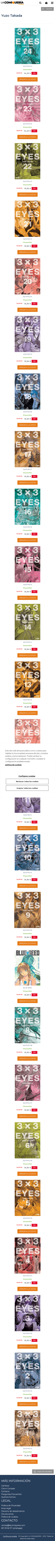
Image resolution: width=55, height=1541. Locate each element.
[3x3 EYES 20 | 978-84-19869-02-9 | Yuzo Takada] (27, 276)
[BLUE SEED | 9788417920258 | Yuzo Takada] (27, 967)
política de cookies (13, 765)
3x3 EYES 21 (27, 239)
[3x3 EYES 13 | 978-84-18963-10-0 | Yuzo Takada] (27, 679)
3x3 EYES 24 (27, 66)
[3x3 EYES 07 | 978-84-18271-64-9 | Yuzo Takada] (27, 1083)
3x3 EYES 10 (27, 872)
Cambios (5, 1486)
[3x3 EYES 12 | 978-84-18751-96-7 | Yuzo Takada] (27, 737)
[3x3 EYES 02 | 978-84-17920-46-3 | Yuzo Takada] (27, 1371)
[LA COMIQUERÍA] (12, 3)
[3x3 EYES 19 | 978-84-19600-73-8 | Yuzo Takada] (27, 334)
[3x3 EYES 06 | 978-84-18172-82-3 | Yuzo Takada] (27, 1140)
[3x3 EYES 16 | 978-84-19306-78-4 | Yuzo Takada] (27, 507)
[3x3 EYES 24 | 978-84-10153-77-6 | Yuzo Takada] (27, 46)
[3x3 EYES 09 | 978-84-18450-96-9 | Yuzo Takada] (27, 910)
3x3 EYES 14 (27, 642)
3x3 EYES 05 (27, 1218)
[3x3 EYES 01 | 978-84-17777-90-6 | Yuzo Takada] (27, 1428)
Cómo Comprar (8, 1488)
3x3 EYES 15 (27, 584)
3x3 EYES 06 (27, 1160)
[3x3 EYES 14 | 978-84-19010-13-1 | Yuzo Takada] (27, 622)
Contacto (5, 1491)
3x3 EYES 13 (27, 700)
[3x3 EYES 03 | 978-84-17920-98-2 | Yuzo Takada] (27, 1313)
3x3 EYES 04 (27, 1276)
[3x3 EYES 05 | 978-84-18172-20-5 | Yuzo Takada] (27, 1198)
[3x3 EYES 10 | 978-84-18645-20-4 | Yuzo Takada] (27, 852)
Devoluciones (7, 1514)
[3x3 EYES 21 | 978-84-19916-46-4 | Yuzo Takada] (27, 219)
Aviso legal (6, 1508)
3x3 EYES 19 (27, 354)
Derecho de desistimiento (13, 1511)
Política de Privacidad (10, 1505)
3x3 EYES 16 (27, 527)
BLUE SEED (27, 988)
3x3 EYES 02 (27, 1391)
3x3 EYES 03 (27, 1333)
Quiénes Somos (8, 1497)
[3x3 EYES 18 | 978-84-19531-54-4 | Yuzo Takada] (27, 391)
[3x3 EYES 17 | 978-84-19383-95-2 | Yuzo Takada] (27, 449)
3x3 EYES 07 (27, 1103)
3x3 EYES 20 (27, 297)
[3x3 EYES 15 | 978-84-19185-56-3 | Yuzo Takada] (27, 564)
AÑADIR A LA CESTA (27, 79)
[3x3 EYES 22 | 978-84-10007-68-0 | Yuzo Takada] (27, 161)
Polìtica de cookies (9, 1517)
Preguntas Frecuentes (11, 1494)
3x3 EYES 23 (27, 124)
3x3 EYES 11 (27, 815)
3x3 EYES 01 (27, 1448)
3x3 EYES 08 (27, 1045)
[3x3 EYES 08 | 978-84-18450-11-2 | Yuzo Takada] (27, 1025)
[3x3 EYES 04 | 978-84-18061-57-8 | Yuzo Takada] (27, 1255)
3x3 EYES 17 (27, 469)
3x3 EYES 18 (27, 412)
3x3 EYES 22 (27, 181)
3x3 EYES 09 (27, 930)
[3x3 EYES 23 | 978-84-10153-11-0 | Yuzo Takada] (27, 103)
